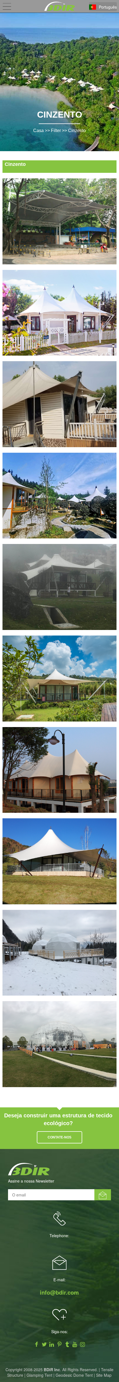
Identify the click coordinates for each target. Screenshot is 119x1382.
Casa (38, 130)
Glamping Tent (39, 1375)
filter (56, 130)
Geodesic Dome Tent (74, 1375)
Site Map (104, 1375)
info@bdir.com (59, 1292)
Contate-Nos (59, 1137)
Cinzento (77, 130)
